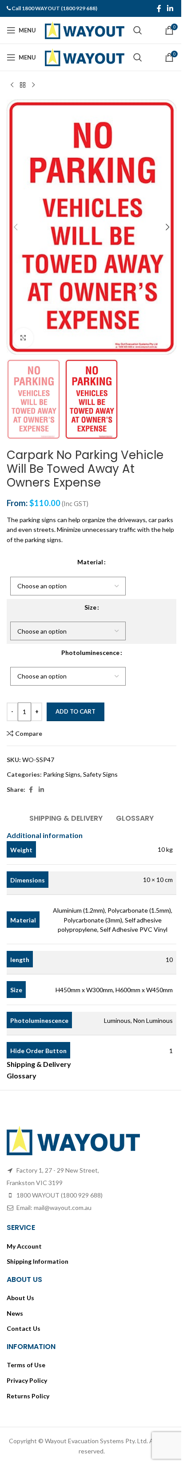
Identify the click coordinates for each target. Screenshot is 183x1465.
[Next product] (33, 85)
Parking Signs (61, 774)
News (15, 1313)
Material (90, 562)
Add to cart (75, 711)
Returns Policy (28, 1396)
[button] (15, 227)
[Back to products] (22, 85)
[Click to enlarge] (23, 338)
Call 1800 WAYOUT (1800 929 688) (54, 8)
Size (90, 607)
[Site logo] (84, 29)
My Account (24, 1246)
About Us (20, 1297)
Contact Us (23, 1328)
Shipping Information (37, 1261)
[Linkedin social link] (170, 8)
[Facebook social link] (159, 8)
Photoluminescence (90, 652)
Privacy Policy (27, 1380)
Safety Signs (100, 774)
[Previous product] (12, 85)
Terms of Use (26, 1365)
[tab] (66, 817)
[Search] (138, 30)
